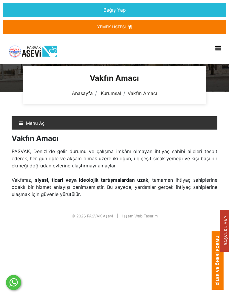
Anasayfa (82, 93)
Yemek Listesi (112, 26)
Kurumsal (111, 93)
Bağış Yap (114, 10)
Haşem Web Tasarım (139, 216)
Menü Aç (34, 123)
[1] (218, 48)
